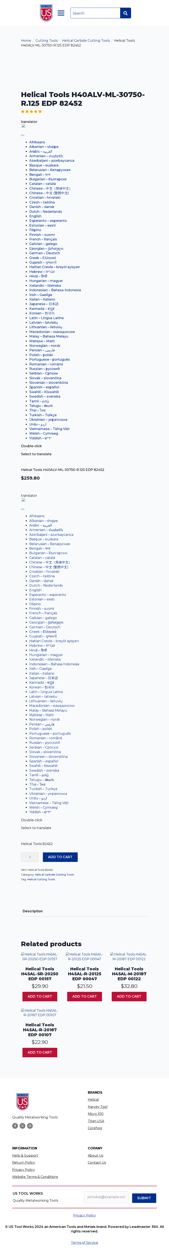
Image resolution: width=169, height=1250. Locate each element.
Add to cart (60, 857)
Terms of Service (84, 1243)
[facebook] (15, 1126)
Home (26, 41)
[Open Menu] (61, 13)
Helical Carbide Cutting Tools (86, 41)
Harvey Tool (98, 1107)
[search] (125, 13)
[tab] (32, 911)
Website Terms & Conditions (35, 1177)
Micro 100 (95, 1114)
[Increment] (35, 857)
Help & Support (25, 1155)
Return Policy (23, 1162)
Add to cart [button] (40, 996)
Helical (93, 1099)
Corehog (95, 1128)
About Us (95, 1155)
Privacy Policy (23, 1170)
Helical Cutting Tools (41, 879)
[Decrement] (24, 857)
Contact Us (97, 1162)
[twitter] (22, 1126)
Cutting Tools (46, 41)
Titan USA (96, 1121)
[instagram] (30, 1126)
